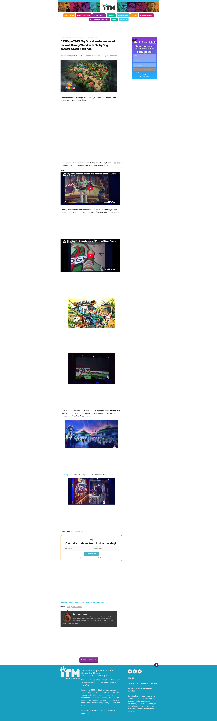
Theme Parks (70, 38)
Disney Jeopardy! (146, 15)
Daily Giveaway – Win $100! (99, 19)
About (114, 19)
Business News (123, 15)
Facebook (135, 671)
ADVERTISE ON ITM (148, 683)
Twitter (140, 671)
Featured (111, 15)
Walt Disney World (92, 38)
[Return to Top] (156, 665)
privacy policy (133, 699)
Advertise (123, 19)
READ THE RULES (144, 76)
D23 (68, 606)
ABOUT (131, 678)
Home (62, 38)
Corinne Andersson (92, 56)
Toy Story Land (77, 606)
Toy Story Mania (67, 475)
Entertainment (99, 15)
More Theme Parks (83, 15)
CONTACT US (133, 683)
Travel (134, 15)
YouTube (130, 671)
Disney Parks (69, 15)
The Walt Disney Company (71, 602)
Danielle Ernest (77, 531)
